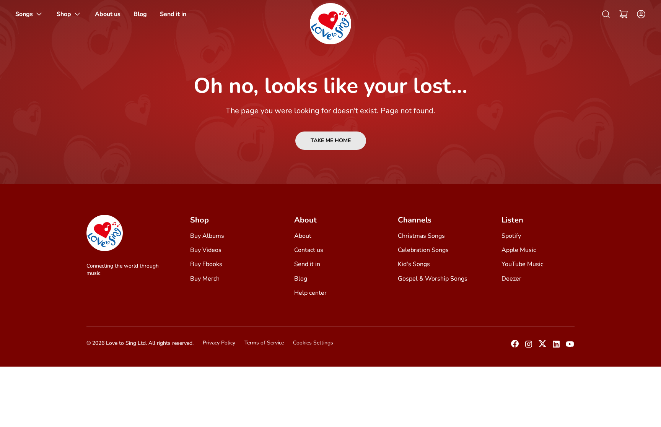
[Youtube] (570, 346)
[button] (623, 14)
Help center (310, 293)
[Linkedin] (556, 346)
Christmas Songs (421, 236)
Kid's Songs (414, 264)
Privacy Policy (219, 342)
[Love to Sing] (330, 23)
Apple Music (518, 250)
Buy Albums (207, 236)
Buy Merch (205, 278)
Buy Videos (205, 250)
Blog (300, 278)
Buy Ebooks (206, 264)
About (302, 236)
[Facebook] (514, 346)
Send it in (307, 264)
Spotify (511, 236)
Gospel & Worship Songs (432, 278)
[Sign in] (639, 14)
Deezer (511, 278)
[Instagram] (528, 346)
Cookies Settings (313, 342)
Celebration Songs (423, 250)
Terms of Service (264, 342)
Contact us (308, 250)
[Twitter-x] (542, 346)
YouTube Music (522, 264)
